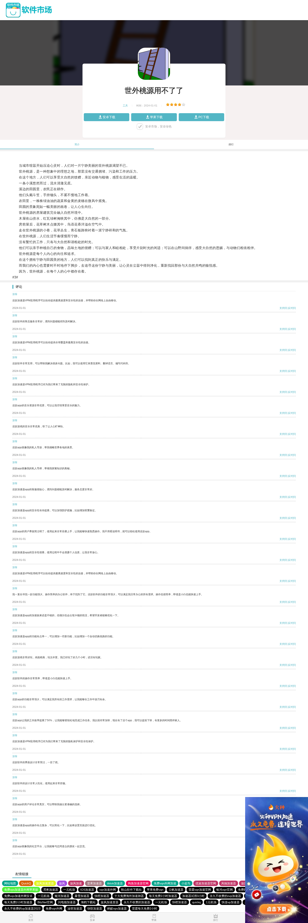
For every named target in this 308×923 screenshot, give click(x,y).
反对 (290, 308)
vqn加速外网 (107, 889)
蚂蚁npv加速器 (117, 908)
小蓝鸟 (185, 883)
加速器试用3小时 (193, 896)
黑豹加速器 (50, 889)
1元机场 (211, 902)
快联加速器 (94, 908)
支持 (282, 308)
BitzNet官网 (45, 902)
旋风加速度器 (45, 883)
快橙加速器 (101, 896)
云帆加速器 (176, 889)
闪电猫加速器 (67, 902)
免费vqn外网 (54, 908)
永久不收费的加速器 (137, 902)
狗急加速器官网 (138, 883)
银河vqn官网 (224, 889)
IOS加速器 (87, 889)
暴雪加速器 (82, 896)
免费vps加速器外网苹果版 (21, 889)
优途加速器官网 (205, 883)
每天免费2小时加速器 (163, 896)
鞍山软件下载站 (131, 889)
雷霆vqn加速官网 (200, 889)
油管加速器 (74, 908)
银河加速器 (62, 896)
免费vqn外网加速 (165, 883)
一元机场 (69, 889)
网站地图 (10, 883)
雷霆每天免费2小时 (144, 908)
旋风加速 (76, 883)
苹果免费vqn (155, 889)
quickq (196, 902)
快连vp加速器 (230, 902)
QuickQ (26, 883)
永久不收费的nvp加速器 (225, 896)
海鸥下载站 (88, 902)
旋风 (62, 883)
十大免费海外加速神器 (129, 896)
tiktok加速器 (115, 883)
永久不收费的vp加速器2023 (22, 908)
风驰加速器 (228, 883)
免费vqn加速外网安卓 (18, 896)
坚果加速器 (94, 883)
